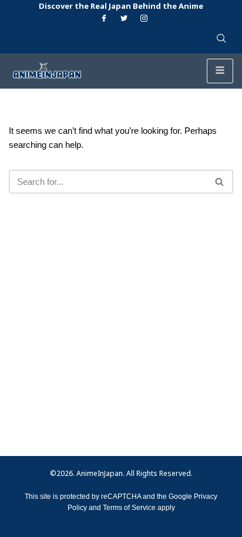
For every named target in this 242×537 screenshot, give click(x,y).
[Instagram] (144, 19)
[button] (221, 39)
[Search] (220, 182)
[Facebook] (104, 19)
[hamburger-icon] (220, 71)
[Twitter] (124, 19)
